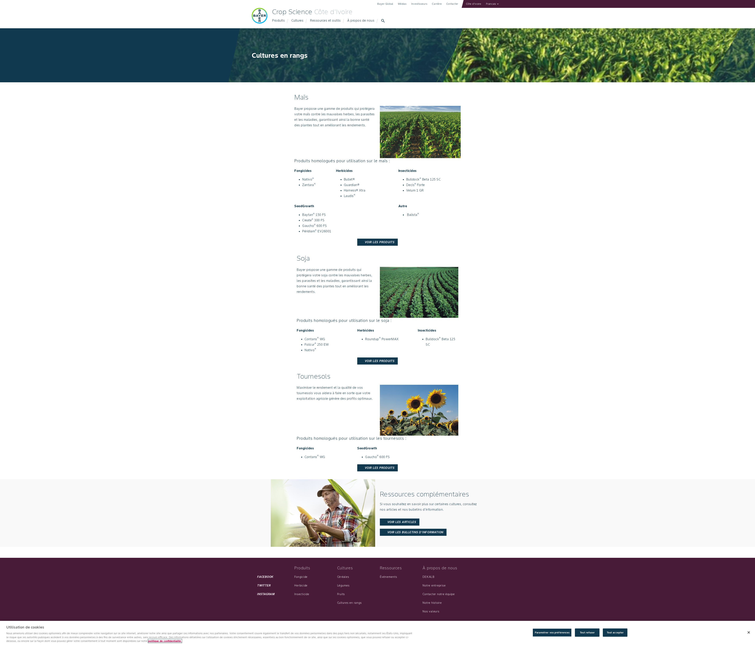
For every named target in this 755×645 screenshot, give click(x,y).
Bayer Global (385, 3)
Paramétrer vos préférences (552, 632)
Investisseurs (419, 3)
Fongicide (301, 577)
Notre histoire (432, 603)
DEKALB (429, 577)
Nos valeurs (431, 611)
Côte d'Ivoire (473, 3)
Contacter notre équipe (439, 594)
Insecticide (301, 594)
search (383, 20)
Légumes (343, 585)
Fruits (341, 594)
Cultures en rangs (349, 603)
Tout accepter (615, 632)
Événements (388, 577)
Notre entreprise (434, 585)
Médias (402, 3)
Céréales (343, 577)
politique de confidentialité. (165, 641)
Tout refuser (587, 632)
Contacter (452, 3)
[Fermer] (748, 632)
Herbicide (301, 585)
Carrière (437, 3)
